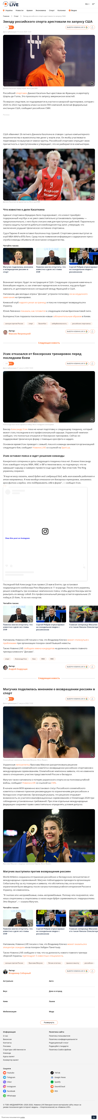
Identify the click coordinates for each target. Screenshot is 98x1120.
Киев (5, 1001)
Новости (19, 10)
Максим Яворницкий (20, 333)
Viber (9, 1082)
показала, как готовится (33, 310)
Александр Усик (19, 429)
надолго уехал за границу (32, 302)
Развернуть (49, 1022)
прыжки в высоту (72, 963)
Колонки (62, 10)
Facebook (11, 1091)
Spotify (57, 1082)
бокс (34, 659)
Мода (51, 1011)
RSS (56, 1091)
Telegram (11, 1077)
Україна (9, 10)
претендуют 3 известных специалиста (42, 955)
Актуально (8, 981)
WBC (52, 659)
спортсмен (21, 93)
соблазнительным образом (67, 316)
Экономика (41, 10)
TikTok (57, 1073)
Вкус (5, 991)
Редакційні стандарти (58, 1046)
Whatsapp (11, 1095)
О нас (5, 1036)
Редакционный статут (58, 1042)
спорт (31, 323)
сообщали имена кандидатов (39, 648)
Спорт (51, 10)
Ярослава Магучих (36, 963)
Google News (60, 1077)
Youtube (10, 1073)
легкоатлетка (23, 764)
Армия (30, 10)
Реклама (7, 1046)
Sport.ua (66, 447)
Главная (6, 16)
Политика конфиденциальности (63, 1039)
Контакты (7, 1042)
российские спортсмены (81, 323)
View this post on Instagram (17, 538)
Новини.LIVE (39, 447)
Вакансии (7, 1039)
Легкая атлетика (54, 963)
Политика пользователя (59, 1036)
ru (86, 4)
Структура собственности (14, 1049)
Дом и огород (55, 991)
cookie (22, 1117)
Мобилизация (9, 1011)
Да (94, 1117)
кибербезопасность (59, 323)
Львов (52, 1001)
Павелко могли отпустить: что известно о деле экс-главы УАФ (51, 269)
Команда (7, 1053)
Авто (51, 981)
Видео (74, 10)
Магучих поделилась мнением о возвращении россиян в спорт (18, 269)
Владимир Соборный (20, 973)
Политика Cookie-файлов (60, 1049)
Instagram (11, 1086)
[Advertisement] (49, 122)
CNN (53, 782)
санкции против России (14, 323)
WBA (43, 659)
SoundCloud (60, 1086)
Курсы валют (9, 1056)
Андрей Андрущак (18, 669)
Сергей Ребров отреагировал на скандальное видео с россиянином (83, 269)
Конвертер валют (11, 1060)
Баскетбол (42, 323)
